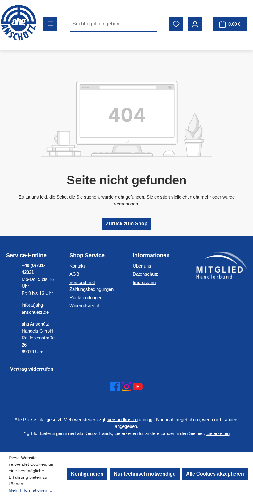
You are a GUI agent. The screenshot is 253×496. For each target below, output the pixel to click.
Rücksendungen (85, 297)
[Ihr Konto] (195, 24)
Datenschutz (145, 274)
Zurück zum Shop (126, 223)
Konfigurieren (87, 474)
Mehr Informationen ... (30, 490)
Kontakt (77, 266)
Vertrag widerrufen (31, 369)
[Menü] (50, 24)
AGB (74, 274)
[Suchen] (150, 24)
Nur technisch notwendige (145, 474)
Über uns (142, 266)
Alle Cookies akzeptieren (215, 474)
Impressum (144, 282)
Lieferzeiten (218, 433)
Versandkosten (122, 419)
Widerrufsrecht (84, 305)
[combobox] (106, 24)
